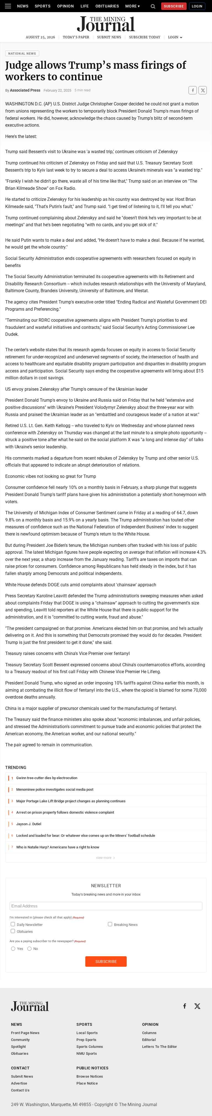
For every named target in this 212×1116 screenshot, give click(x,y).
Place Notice (87, 1083)
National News (22, 53)
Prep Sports (86, 1040)
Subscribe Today (144, 37)
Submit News (109, 37)
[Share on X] (202, 90)
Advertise (19, 1083)
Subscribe (174, 6)
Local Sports (87, 1033)
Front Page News (25, 1033)
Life (85, 6)
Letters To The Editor (159, 1047)
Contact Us (20, 1090)
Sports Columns (89, 1047)
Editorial (149, 1040)
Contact (20, 1068)
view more (104, 858)
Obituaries (107, 6)
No (35, 949)
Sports (42, 6)
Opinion (65, 6)
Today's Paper (76, 37)
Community (20, 1040)
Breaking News (126, 925)
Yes (19, 949)
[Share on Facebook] (192, 90)
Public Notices (92, 1068)
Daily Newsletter (30, 925)
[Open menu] (8, 6)
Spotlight (18, 1047)
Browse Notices (89, 1076)
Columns (149, 1033)
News (22, 6)
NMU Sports (86, 1053)
